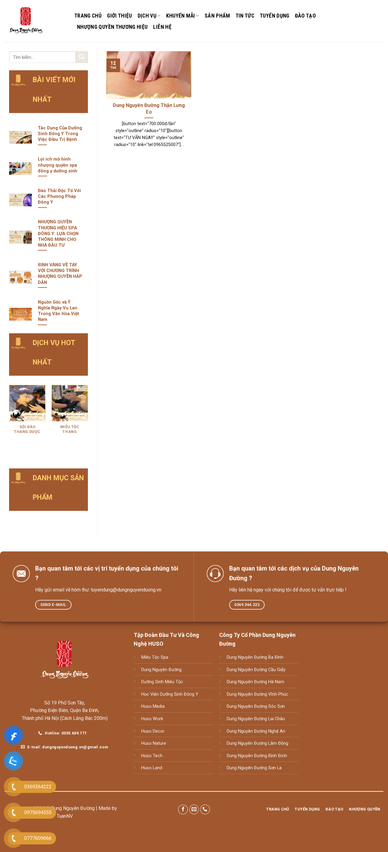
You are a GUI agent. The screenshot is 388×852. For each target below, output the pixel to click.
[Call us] (205, 809)
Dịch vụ (147, 16)
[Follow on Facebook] (183, 809)
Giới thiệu (119, 16)
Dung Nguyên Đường (161, 669)
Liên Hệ (162, 27)
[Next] (87, 421)
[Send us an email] (194, 809)
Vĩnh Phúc (277, 694)
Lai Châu (276, 718)
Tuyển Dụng (274, 16)
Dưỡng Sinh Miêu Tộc (162, 681)
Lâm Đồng (277, 743)
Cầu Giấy (276, 669)
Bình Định (277, 755)
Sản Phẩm (217, 16)
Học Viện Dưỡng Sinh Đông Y (169, 694)
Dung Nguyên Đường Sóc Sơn (256, 706)
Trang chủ (88, 16)
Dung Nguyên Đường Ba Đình (255, 657)
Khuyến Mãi (180, 16)
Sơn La (274, 767)
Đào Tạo (305, 16)
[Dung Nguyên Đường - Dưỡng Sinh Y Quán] (35, 21)
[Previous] (9, 421)
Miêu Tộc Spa (154, 657)
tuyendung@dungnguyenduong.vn (126, 590)
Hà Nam (275, 681)
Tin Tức (245, 16)
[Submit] (82, 57)
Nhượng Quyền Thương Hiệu (112, 27)
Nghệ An (276, 731)
